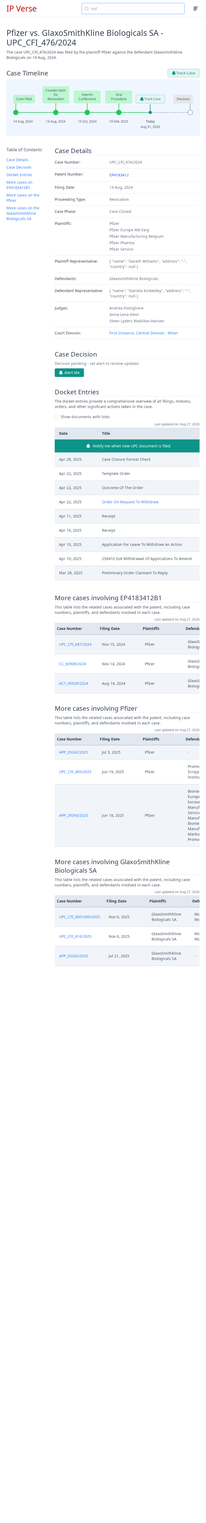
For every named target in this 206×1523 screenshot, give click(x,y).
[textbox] (136, 8)
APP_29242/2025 (73, 752)
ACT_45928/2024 (73, 683)
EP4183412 (119, 174)
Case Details (17, 159)
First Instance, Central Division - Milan (143, 332)
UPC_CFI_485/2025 (75, 771)
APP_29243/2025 (73, 815)
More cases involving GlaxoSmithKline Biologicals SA (112, 866)
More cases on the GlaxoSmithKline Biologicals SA (22, 213)
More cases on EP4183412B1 (19, 185)
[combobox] (133, 8)
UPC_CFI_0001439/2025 (79, 916)
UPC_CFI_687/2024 (75, 644)
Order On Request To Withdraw (130, 501)
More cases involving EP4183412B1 (108, 598)
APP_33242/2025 (73, 955)
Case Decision (18, 167)
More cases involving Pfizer (96, 708)
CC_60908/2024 (72, 663)
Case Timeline (27, 73)
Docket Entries (19, 174)
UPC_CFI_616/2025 (75, 936)
